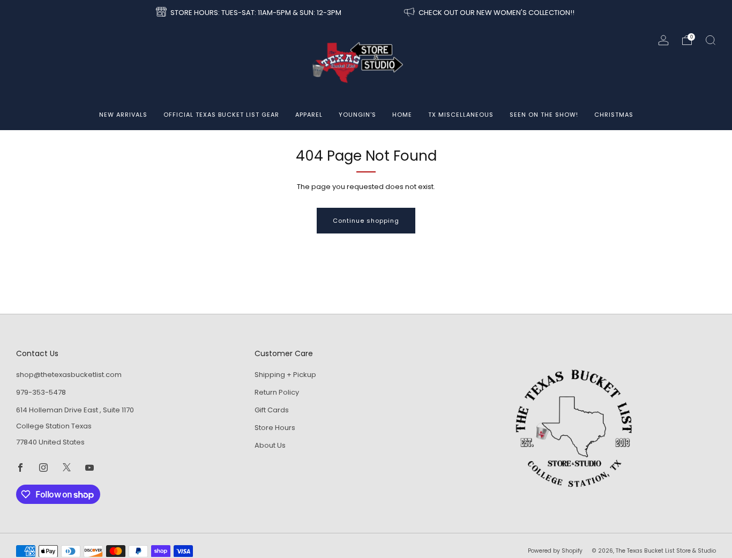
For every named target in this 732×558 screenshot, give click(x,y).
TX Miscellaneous (461, 114)
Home (402, 114)
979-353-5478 (41, 392)
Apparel (309, 114)
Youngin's (357, 114)
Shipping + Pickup (285, 375)
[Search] (710, 40)
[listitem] (249, 13)
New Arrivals (123, 114)
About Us (270, 445)
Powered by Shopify (555, 551)
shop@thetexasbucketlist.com (69, 375)
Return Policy (277, 392)
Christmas (613, 114)
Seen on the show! (544, 114)
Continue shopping (366, 220)
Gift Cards (272, 410)
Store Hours (275, 428)
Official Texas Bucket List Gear (221, 114)
